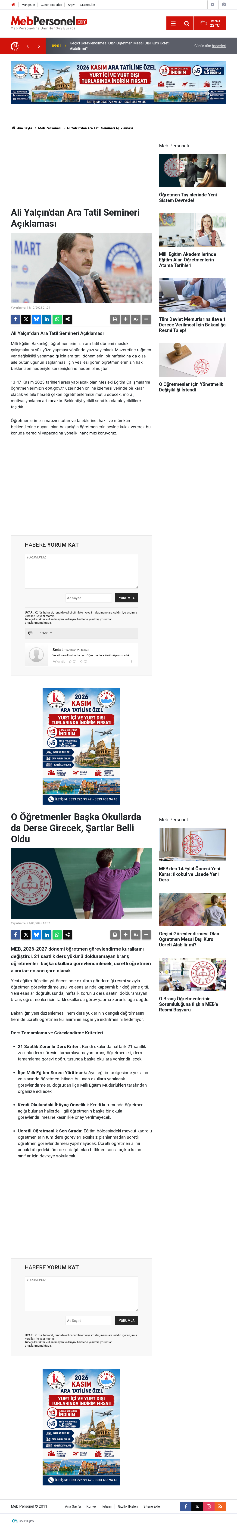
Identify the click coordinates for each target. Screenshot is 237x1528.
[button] (125, 319)
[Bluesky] (36, 319)
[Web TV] (212, 4)
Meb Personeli (49, 128)
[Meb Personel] (49, 23)
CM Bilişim (26, 1521)
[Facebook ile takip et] (185, 1506)
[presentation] (27, 46)
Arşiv (71, 4)
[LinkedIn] (46, 319)
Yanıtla (60, 661)
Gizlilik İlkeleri (128, 1507)
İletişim (107, 1507)
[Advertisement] (81, 172)
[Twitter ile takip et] (197, 1506)
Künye (91, 1507)
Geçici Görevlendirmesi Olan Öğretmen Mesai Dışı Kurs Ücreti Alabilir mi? (119, 46)
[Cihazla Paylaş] (67, 319)
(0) (74, 661)
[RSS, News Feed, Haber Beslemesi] (220, 1506)
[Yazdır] (115, 319)
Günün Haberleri (51, 4)
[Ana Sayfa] (13, 4)
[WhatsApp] (57, 319)
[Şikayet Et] (132, 661)
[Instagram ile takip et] (209, 1506)
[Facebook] (15, 319)
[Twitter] (26, 319)
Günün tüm (210, 46)
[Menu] (173, 23)
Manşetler (28, 4)
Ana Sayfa (24, 128)
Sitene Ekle (87, 4)
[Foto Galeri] (223, 4)
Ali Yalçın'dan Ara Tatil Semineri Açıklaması (100, 128)
